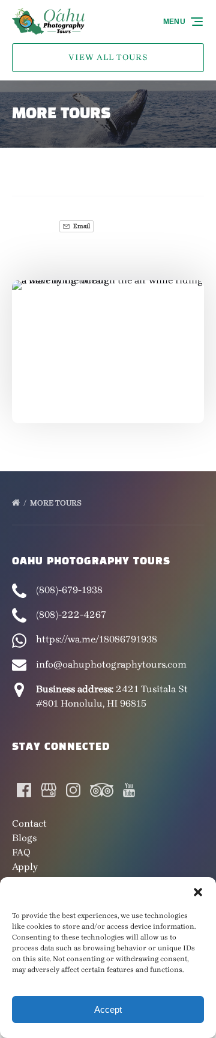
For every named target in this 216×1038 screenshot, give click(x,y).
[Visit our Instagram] (73, 790)
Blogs (24, 837)
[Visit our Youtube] (129, 790)
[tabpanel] (108, 344)
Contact (29, 823)
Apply (25, 866)
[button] (198, 892)
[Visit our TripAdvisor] (101, 790)
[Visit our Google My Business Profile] (48, 790)
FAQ (21, 852)
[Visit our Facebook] (24, 790)
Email (81, 226)
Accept (108, 1009)
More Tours (56, 502)
